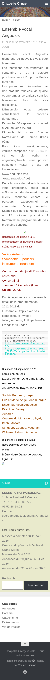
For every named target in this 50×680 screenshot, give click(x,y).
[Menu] (46, 3)
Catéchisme (10, 617)
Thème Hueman (27, 665)
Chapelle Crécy (14, 3)
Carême (7, 613)
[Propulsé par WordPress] (33, 660)
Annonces (8, 608)
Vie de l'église (11, 626)
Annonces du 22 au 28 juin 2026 (23, 568)
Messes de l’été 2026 (16, 554)
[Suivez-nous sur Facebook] (46, 483)
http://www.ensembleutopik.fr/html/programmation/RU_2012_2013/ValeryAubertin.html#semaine (25, 348)
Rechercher (10, 578)
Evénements (10, 622)
